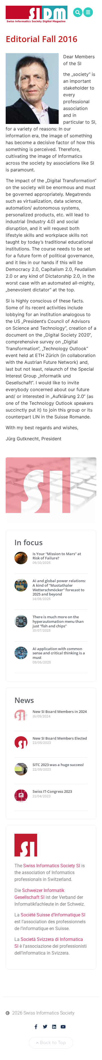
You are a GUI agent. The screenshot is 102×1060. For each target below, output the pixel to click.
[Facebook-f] (36, 1026)
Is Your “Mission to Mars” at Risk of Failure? (57, 556)
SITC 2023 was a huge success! (59, 764)
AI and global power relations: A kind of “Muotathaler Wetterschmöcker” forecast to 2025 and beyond (59, 587)
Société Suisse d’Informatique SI (53, 915)
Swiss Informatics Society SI (51, 865)
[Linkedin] (54, 1026)
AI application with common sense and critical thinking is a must (59, 653)
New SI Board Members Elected (60, 738)
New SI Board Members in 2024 (60, 711)
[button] (77, 12)
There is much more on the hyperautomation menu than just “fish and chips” (58, 621)
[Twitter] (45, 1026)
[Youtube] (63, 1026)
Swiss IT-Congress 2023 (52, 791)
